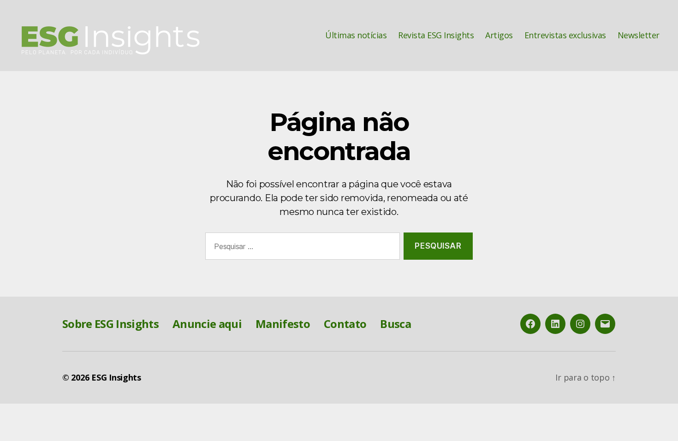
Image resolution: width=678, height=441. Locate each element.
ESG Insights (116, 377)
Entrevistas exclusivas (565, 35)
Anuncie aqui (207, 323)
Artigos (499, 35)
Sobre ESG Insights (110, 323)
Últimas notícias (356, 35)
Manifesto (283, 323)
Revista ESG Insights (436, 35)
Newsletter (639, 35)
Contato (345, 323)
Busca (395, 323)
